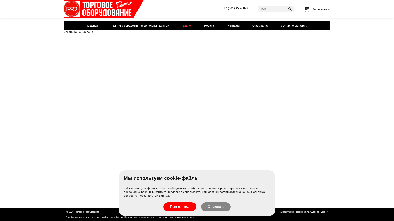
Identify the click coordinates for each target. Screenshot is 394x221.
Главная (92, 25)
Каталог (186, 25)
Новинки (209, 25)
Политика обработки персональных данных (139, 25)
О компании (260, 25)
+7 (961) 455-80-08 (236, 8)
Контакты (234, 25)
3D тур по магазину (294, 25)
